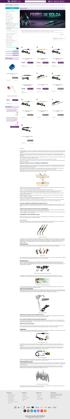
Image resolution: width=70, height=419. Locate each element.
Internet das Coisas (12, 16)
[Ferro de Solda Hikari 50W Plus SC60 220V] (58, 77)
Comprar (29, 62)
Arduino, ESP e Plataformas (12, 10)
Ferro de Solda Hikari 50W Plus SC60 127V (27, 111)
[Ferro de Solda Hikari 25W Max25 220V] (27, 129)
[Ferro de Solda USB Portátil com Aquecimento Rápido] (27, 77)
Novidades (24, 395)
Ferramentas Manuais (12, 22)
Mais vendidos (24, 396)
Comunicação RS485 (12, 19)
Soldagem (12, 23)
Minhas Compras (39, 395)
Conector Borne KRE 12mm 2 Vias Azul (12, 74)
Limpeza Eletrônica (12, 43)
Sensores (12, 13)
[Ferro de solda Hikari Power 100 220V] (58, 103)
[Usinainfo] (13, 1)
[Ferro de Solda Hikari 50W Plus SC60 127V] (27, 103)
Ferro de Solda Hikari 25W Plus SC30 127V (43, 111)
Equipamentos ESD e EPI (12, 42)
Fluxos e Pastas (12, 29)
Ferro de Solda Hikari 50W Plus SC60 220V (58, 85)
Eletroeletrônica (12, 20)
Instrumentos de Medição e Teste (12, 40)
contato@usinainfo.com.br (38, 417)
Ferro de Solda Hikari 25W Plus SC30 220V (43, 59)
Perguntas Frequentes (25, 397)
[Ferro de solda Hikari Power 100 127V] (42, 77)
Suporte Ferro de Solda (10, 34)
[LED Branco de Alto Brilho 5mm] (12, 89)
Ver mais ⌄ (62, 34)
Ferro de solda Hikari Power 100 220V (58, 111)
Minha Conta (39, 392)
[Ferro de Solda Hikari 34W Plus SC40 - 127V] (27, 51)
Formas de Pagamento (11, 395)
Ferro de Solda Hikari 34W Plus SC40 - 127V (27, 59)
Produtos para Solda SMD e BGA (12, 32)
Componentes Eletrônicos (12, 17)
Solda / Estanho (12, 36)
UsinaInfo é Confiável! (11, 396)
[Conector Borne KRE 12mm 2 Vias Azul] (12, 67)
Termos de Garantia (11, 400)
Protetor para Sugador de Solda (11, 33)
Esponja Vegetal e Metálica (10, 26)
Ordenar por (55, 38)
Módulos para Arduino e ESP (12, 11)
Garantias (38, 396)
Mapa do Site (24, 399)
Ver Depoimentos (14, 126)
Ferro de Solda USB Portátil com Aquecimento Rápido (27, 85)
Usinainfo (7, 4)
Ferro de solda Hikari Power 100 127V (42, 85)
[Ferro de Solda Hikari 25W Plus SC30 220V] (42, 51)
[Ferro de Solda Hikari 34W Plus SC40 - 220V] (58, 51)
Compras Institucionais (11, 399)
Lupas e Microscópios (12, 39)
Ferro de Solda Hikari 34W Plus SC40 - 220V (58, 59)
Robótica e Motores (12, 14)
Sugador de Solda (9, 37)
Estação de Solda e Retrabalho (12, 25)
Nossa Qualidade (10, 397)
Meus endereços (39, 397)
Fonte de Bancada (9, 45)
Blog (23, 400)
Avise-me (14, 77)
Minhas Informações (40, 399)
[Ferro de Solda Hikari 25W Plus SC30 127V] (42, 103)
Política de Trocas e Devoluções (13, 401)
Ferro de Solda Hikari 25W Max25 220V (27, 137)
